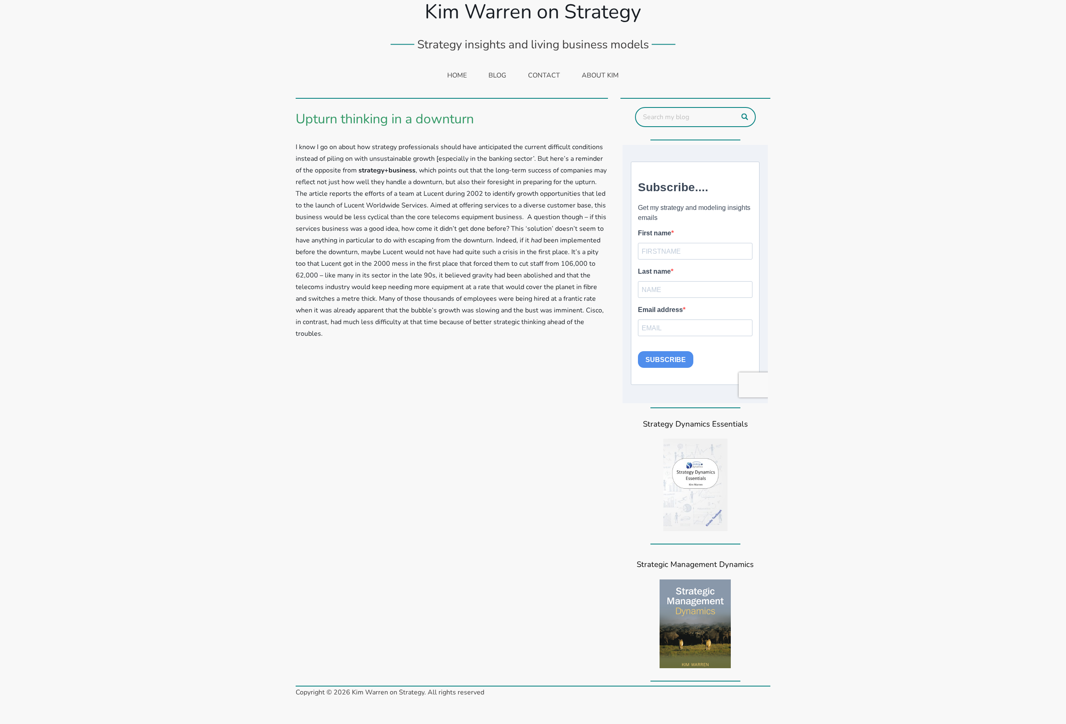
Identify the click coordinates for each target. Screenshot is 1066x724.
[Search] (745, 117)
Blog (497, 75)
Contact (544, 75)
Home (457, 75)
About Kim (600, 75)
